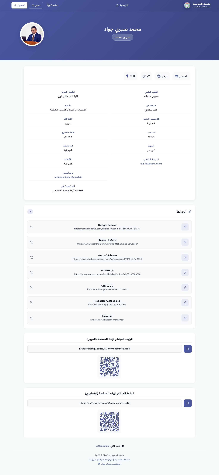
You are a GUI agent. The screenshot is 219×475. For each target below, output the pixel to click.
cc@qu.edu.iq (102, 446)
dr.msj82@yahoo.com (151, 163)
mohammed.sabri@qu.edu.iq (68, 177)
